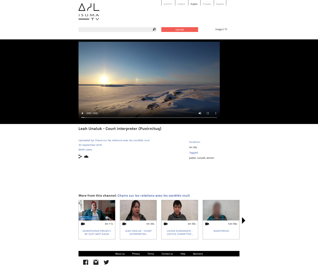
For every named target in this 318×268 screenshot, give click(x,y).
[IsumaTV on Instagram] (96, 264)
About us (120, 253)
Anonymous (221, 230)
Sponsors (198, 253)
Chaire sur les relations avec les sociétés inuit (122, 140)
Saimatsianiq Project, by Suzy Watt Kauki (96, 232)
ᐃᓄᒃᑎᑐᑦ (168, 3)
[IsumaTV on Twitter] (106, 264)
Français (207, 3)
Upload (179, 29)
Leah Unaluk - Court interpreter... (138, 232)
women (210, 157)
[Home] (89, 14)
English (194, 3)
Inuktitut (181, 3)
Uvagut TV (221, 29)
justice (192, 157)
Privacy (136, 253)
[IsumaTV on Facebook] (85, 264)
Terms (150, 253)
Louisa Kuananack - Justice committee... (180, 232)
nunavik (201, 157)
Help (183, 253)
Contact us (167, 253)
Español (220, 3)
